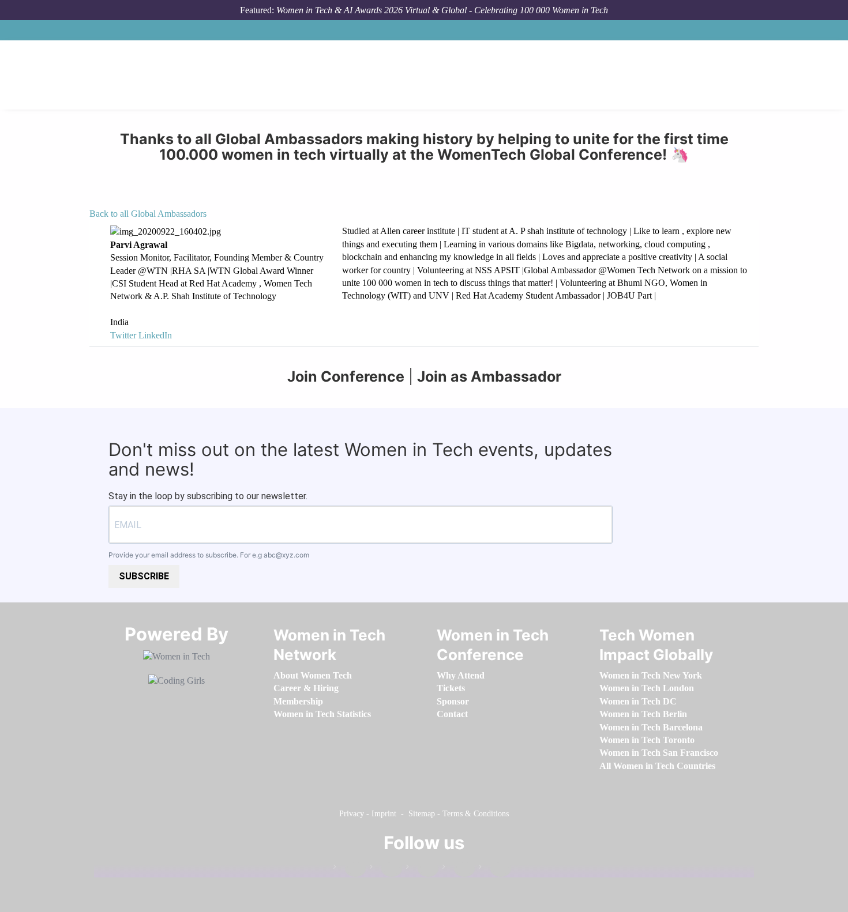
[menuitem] (312, 675)
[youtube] (495, 869)
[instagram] (422, 869)
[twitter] (458, 869)
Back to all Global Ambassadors (148, 213)
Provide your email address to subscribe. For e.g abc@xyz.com (208, 555)
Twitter (123, 335)
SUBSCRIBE (144, 576)
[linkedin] (386, 869)
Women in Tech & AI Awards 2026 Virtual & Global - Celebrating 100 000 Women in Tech (442, 10)
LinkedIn (155, 335)
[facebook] (349, 869)
